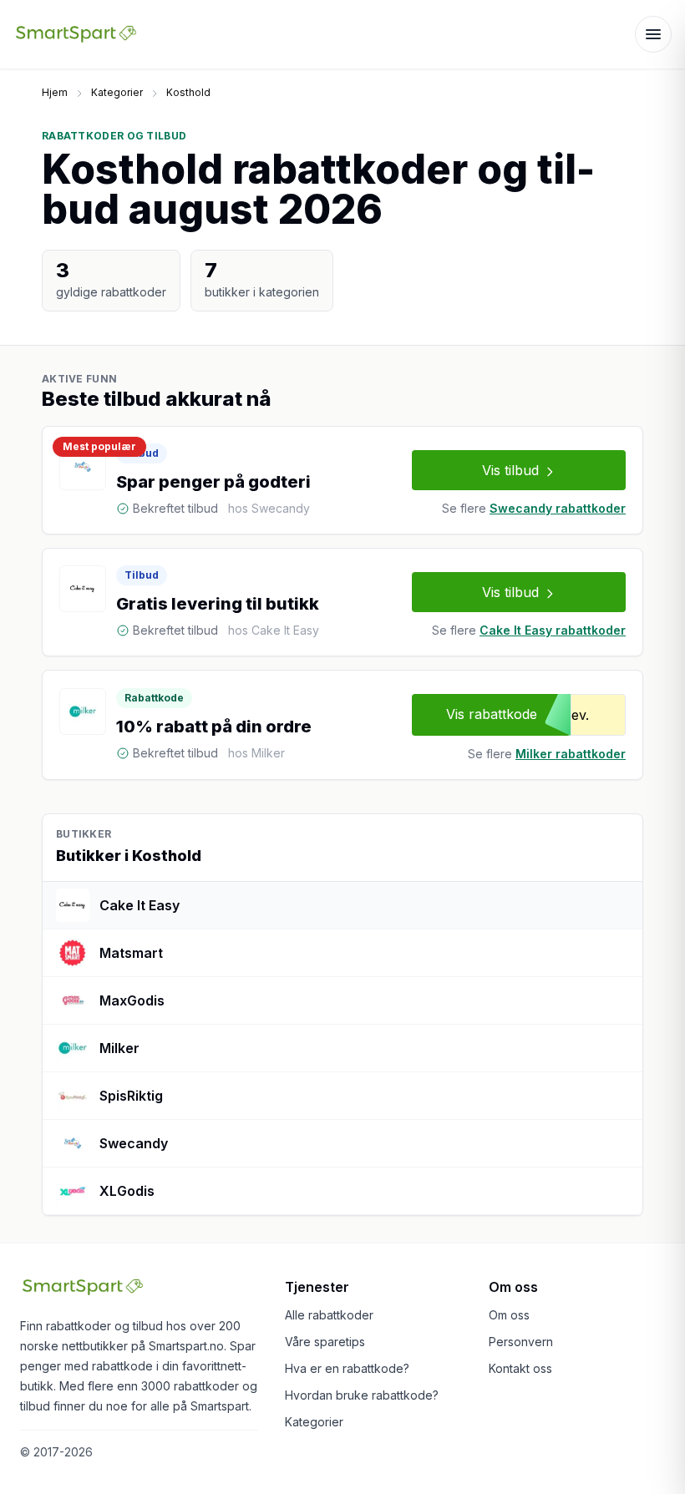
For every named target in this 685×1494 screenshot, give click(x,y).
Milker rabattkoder (570, 754)
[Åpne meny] (653, 34)
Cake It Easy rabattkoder (553, 630)
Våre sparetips (325, 1341)
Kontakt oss (520, 1368)
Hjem (55, 92)
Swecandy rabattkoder (558, 508)
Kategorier (117, 92)
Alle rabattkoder (329, 1315)
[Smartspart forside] (76, 33)
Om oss (509, 1315)
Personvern (521, 1341)
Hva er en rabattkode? (347, 1368)
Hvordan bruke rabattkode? (362, 1395)
